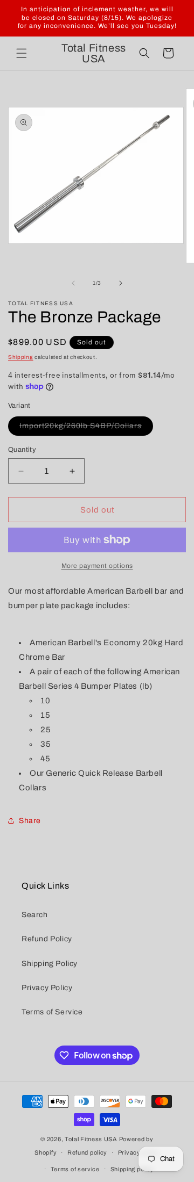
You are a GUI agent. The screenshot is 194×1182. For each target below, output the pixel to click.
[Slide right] (121, 283)
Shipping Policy (50, 964)
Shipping (20, 357)
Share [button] (30, 821)
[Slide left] (73, 283)
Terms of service (75, 1169)
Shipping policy (132, 1169)
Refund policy (87, 1152)
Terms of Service (52, 1012)
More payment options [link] (97, 566)
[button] (21, 53)
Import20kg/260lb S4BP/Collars (86, 428)
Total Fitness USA (91, 1139)
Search (35, 915)
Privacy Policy (47, 988)
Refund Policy (47, 939)
